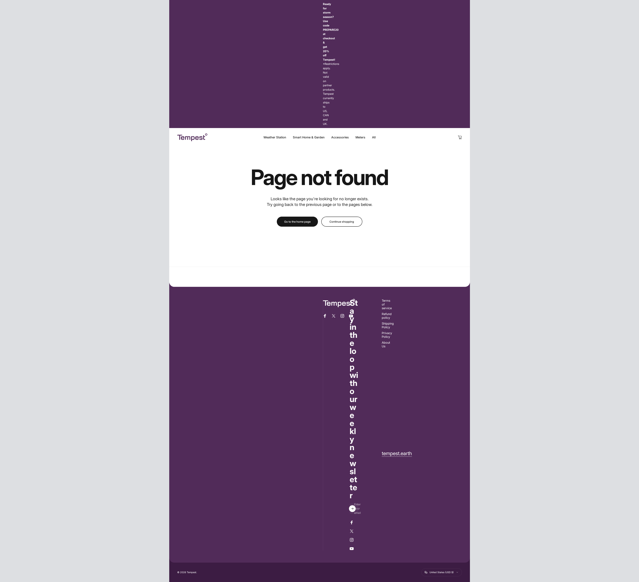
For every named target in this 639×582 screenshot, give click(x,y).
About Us (386, 344)
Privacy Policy (387, 335)
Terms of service (387, 304)
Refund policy (387, 316)
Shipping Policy (388, 325)
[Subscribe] (352, 508)
